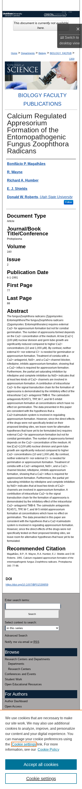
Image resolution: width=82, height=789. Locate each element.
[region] (41, 749)
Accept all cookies (41, 764)
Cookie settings (24, 744)
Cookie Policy (48, 749)
